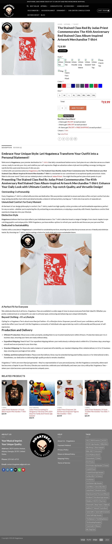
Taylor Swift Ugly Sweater (94, 515)
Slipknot (106, 505)
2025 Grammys (95, 440)
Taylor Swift (89, 512)
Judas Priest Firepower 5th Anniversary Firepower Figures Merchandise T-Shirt (68, 412)
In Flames (99, 476)
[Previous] (1, 402)
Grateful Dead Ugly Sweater (94, 472)
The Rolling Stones (101, 519)
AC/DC (104, 440)
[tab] (7, 147)
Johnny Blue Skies (100, 487)
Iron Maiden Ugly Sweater (94, 483)
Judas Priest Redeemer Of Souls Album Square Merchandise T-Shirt (14, 411)
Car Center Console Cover (79, 10)
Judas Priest (64, 134)
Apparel (44, 6)
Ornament (61, 10)
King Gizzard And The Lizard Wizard (97, 494)
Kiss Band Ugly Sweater (101, 497)
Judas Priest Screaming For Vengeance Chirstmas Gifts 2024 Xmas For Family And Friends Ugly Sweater (40, 413)
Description (7, 147)
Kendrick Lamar (100, 490)
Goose (106, 465)
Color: (60, 81)
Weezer (97, 526)
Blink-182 (89, 451)
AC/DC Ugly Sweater (92, 444)
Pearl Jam (103, 501)
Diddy (98, 458)
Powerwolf (89, 505)
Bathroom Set (33, 15)
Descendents (90, 458)
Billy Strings (89, 447)
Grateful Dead (90, 469)
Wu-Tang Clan (90, 529)
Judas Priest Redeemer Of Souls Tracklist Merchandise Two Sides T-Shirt (97, 412)
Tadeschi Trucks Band (100, 508)
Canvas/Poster (56, 6)
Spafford (89, 508)
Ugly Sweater (33, 10)
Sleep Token (98, 505)
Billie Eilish (104, 444)
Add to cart (78, 108)
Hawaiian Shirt (83, 6)
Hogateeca (33, 171)
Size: (60, 91)
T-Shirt (76, 24)
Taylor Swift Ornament (102, 512)
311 (87, 440)
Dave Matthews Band (93, 455)
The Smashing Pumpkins (93, 522)
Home (60, 24)
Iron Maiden (90, 480)
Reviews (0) (17, 147)
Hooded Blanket (48, 10)
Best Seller (34, 6)
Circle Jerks (97, 451)
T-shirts (45, 162)
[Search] (27, 6)
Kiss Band (89, 497)
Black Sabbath (99, 447)
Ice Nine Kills (90, 476)
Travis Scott (89, 526)
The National (90, 519)
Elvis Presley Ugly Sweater (94, 465)
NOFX (96, 501)
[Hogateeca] (13, 10)
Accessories (69, 6)
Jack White (89, 487)
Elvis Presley (90, 462)
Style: (60, 57)
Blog (43, 15)
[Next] (110, 402)
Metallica (89, 501)
